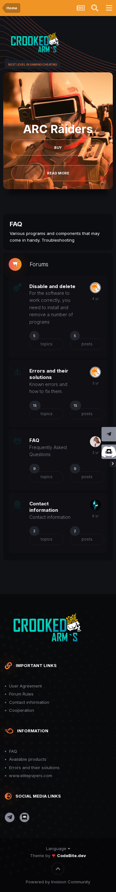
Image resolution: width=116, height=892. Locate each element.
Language (57, 848)
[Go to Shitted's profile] (95, 441)
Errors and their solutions (48, 374)
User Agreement (25, 685)
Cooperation (21, 710)
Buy (58, 147)
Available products (27, 759)
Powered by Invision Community (58, 881)
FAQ (34, 440)
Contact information (43, 507)
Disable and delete (52, 286)
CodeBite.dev (71, 855)
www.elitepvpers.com (30, 775)
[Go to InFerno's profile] (95, 505)
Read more (58, 173)
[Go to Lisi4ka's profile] (95, 287)
